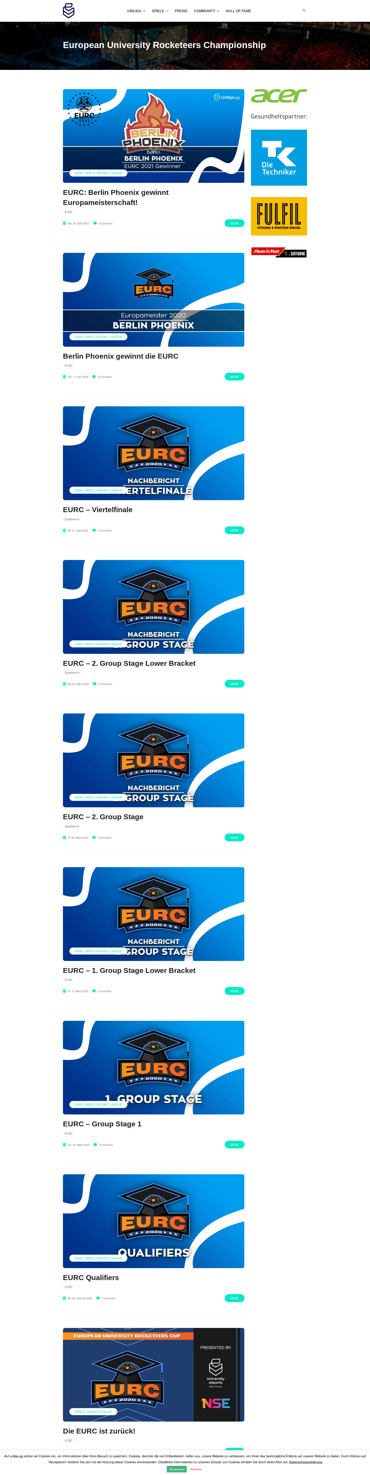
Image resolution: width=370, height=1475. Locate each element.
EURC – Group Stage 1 (102, 1124)
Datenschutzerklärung (305, 1462)
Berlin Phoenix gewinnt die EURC (121, 356)
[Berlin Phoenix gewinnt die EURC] (154, 300)
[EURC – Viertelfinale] (154, 453)
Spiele (90, 173)
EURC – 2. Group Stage (103, 817)
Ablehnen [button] (196, 1469)
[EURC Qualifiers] (154, 1221)
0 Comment (105, 223)
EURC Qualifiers (91, 1277)
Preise (181, 11)
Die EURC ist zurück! (99, 1431)
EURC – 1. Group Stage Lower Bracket (129, 970)
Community (204, 11)
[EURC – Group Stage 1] (154, 1068)
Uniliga (134, 11)
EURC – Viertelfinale (98, 509)
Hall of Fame (238, 11)
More (234, 223)
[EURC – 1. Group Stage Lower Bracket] (154, 914)
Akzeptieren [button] (176, 1469)
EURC (79, 173)
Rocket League (109, 173)
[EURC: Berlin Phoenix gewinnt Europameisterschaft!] (154, 136)
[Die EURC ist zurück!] (154, 1375)
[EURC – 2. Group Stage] (154, 760)
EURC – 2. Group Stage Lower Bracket (129, 663)
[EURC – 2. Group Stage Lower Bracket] (154, 607)
